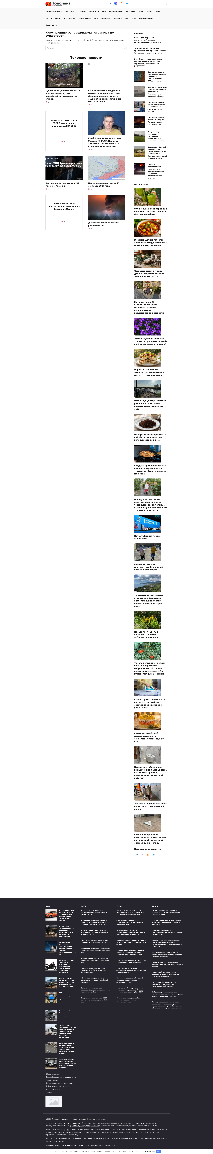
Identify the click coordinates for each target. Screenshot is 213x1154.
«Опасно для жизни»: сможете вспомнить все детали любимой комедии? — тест (94, 932)
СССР (141, 11)
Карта (83, 11)
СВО (104, 11)
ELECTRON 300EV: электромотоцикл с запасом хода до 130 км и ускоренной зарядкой (67, 1063)
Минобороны (115, 11)
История (117, 18)
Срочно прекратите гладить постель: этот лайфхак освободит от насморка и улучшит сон (149, 703)
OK (158, 1151)
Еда (96, 18)
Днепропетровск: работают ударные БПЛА (103, 224)
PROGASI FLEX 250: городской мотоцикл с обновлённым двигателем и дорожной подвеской (66, 966)
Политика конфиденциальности (59, 1083)
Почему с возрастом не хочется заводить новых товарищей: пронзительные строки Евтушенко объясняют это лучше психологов (150, 504)
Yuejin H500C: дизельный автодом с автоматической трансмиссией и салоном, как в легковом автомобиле (67, 1031)
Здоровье (105, 18)
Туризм (48, 1092)
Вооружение (85, 18)
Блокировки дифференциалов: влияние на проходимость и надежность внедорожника (66, 931)
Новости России (52, 1089)
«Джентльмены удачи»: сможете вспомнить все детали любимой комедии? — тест (94, 980)
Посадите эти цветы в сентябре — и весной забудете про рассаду (146, 634)
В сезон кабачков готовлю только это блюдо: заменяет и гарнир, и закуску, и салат (150, 242)
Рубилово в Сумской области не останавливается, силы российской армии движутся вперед (62, 94)
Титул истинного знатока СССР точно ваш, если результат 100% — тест (95, 1000)
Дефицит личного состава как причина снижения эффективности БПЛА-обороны (157, 76)
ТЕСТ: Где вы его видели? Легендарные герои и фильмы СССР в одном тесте (131, 970)
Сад (127, 18)
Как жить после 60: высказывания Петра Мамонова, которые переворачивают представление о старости (149, 307)
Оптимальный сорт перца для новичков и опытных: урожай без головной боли (150, 211)
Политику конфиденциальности (85, 1126)
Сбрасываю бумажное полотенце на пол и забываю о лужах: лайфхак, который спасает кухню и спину (150, 838)
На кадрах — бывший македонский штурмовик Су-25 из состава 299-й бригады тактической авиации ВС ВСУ (157, 152)
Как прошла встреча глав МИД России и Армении (62, 184)
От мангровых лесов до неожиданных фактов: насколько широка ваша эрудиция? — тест (130, 932)
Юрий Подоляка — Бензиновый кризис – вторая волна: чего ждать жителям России (157, 106)
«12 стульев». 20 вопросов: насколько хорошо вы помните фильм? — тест (94, 912)
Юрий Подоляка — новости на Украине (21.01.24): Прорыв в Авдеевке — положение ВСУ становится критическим (104, 142)
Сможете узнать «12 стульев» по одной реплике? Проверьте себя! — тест (96, 960)
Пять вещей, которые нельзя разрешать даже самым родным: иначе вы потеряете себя (150, 404)
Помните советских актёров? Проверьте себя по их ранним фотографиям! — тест (93, 970)
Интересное (69, 18)
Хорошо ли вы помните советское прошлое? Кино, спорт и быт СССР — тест (96, 950)
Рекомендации (51, 1080)
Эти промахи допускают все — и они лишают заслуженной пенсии (150, 806)
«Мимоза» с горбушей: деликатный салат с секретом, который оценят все (149, 737)
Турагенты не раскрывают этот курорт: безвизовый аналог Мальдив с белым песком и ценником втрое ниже (148, 600)
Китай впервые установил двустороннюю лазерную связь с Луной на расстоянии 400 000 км (67, 948)
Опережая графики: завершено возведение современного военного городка (156, 136)
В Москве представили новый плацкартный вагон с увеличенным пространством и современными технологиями (67, 999)
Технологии (51, 25)
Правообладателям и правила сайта (60, 1077)
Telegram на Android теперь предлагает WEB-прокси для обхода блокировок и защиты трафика (151, 51)
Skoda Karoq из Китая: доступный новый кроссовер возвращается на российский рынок (66, 982)
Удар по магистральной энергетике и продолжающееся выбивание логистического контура (156, 171)
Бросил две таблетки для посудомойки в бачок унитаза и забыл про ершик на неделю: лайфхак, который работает (150, 772)
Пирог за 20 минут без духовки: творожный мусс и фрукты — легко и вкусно (149, 372)
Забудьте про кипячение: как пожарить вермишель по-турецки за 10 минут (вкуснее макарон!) (150, 469)
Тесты (149, 11)
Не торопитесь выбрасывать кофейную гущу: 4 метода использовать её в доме (150, 437)
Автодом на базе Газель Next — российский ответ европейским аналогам (66, 1015)
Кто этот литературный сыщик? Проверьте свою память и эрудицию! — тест (129, 980)
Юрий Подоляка (54, 11)
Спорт (58, 18)
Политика (94, 11)
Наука (49, 18)
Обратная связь (52, 1074)
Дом (134, 18)
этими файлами (149, 1151)
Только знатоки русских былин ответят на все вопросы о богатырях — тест (129, 1000)
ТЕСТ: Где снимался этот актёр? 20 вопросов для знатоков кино (131, 961)
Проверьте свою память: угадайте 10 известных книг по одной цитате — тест (131, 942)
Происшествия (146, 18)
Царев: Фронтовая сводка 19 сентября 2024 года (103, 184)
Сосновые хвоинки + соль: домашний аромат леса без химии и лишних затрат (149, 274)
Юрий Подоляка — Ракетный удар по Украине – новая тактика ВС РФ (156, 121)
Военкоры (70, 11)
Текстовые (130, 11)
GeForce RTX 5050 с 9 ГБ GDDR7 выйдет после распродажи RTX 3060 (64, 123)
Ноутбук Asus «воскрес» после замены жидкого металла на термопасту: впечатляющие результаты (148, 62)
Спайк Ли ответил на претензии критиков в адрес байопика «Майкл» (64, 206)
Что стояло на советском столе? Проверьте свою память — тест (95, 941)
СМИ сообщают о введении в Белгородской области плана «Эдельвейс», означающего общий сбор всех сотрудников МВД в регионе (104, 96)
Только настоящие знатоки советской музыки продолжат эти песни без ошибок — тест (95, 990)
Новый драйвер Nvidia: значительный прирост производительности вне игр (147, 40)
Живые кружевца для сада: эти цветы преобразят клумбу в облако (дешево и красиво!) (150, 341)
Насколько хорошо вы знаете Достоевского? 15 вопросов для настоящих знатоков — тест (130, 912)
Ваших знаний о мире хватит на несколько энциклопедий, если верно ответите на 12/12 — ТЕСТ (129, 990)
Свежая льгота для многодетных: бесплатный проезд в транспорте (148, 567)
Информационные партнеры (57, 1086)
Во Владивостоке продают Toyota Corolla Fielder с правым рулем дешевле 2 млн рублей (66, 915)
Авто (158, 11)
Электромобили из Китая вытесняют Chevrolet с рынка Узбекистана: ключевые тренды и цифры (67, 1048)
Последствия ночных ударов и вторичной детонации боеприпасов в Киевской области (157, 91)
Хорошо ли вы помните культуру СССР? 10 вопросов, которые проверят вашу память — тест (94, 922)
